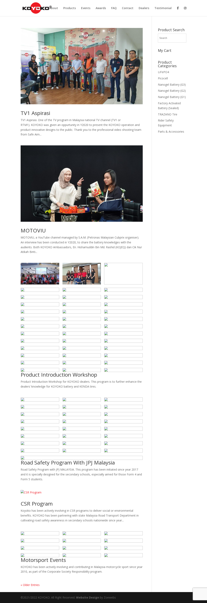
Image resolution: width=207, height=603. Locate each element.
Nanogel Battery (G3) (172, 84)
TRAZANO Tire (167, 114)
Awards (101, 8)
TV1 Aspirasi (35, 113)
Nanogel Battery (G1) (172, 97)
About (53, 8)
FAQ (114, 8)
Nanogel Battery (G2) (172, 91)
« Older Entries (30, 585)
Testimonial (163, 8)
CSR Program (37, 503)
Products (69, 8)
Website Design (88, 597)
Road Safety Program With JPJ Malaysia (68, 462)
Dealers (144, 8)
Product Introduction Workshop (59, 374)
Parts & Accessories (171, 131)
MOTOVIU (33, 230)
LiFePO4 (163, 72)
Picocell (163, 78)
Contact (127, 8)
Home (40, 8)
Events (85, 8)
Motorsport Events (43, 560)
